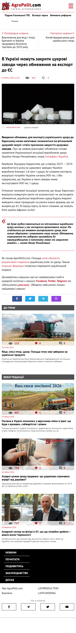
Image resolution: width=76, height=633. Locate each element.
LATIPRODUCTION (48, 588)
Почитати (12, 559)
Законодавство (16, 573)
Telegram (62, 281)
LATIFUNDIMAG (47, 593)
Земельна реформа (60, 15)
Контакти (7, 593)
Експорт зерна (40, 15)
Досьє (9, 580)
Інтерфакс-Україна (56, 156)
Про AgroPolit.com (12, 588)
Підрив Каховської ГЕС (17, 15)
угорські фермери (13, 266)
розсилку (24, 284)
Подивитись (14, 566)
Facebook (41, 281)
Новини (10, 552)
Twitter (51, 281)
